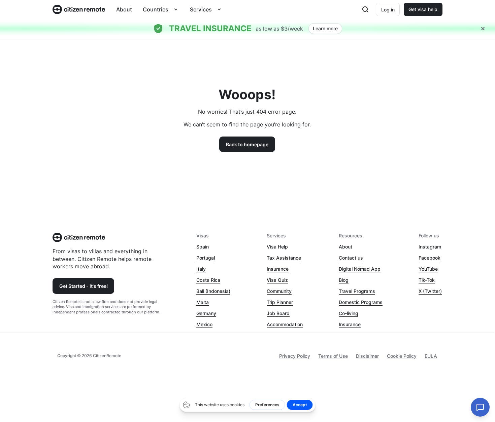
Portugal (205, 258)
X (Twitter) (430, 291)
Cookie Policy (402, 356)
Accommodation (285, 324)
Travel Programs (357, 291)
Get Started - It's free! (83, 286)
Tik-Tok (427, 280)
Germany (206, 313)
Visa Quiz (277, 280)
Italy (201, 269)
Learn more (325, 28)
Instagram (430, 247)
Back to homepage (247, 144)
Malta (202, 302)
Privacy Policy (294, 356)
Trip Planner (280, 302)
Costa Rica (208, 280)
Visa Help (277, 247)
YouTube (428, 269)
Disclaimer (367, 356)
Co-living (348, 313)
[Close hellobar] (483, 29)
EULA (431, 356)
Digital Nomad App (360, 269)
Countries (155, 9)
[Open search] (365, 9)
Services (201, 9)
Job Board (278, 313)
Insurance (278, 269)
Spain (202, 247)
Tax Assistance (284, 258)
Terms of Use (333, 356)
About (124, 9)
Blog (344, 280)
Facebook (429, 258)
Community (279, 291)
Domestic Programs (361, 302)
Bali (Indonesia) (213, 291)
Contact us (351, 258)
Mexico (204, 324)
